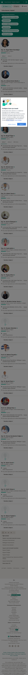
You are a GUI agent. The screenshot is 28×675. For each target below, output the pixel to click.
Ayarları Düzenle (12, 124)
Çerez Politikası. (18, 120)
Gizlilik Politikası (10, 120)
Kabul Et (22, 124)
